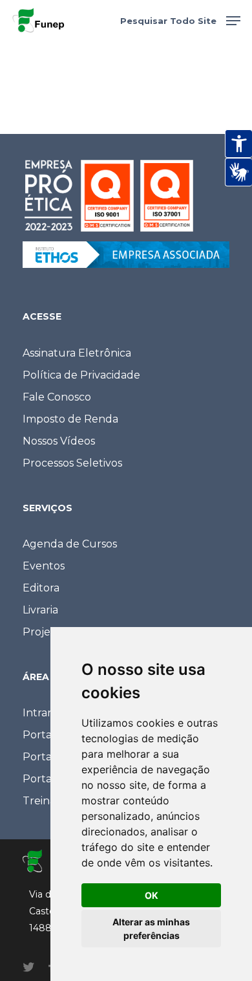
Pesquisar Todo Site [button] (168, 21)
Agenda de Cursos (70, 544)
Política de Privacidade (81, 375)
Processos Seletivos (72, 463)
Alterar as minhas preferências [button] (151, 928)
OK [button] (151, 895)
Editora (41, 588)
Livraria (40, 610)
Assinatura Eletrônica (77, 353)
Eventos (44, 566)
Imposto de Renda (70, 419)
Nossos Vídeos (59, 441)
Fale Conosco (57, 397)
